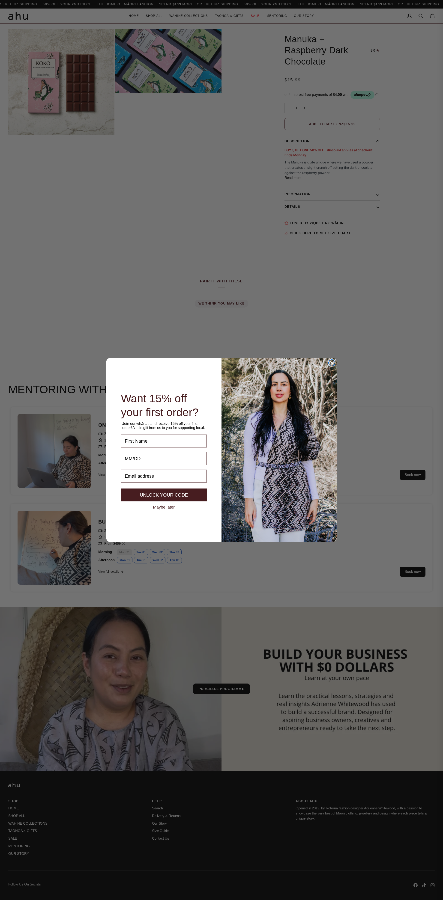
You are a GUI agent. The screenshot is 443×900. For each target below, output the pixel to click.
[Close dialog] (332, 363)
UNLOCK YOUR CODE (164, 494)
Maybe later (164, 507)
